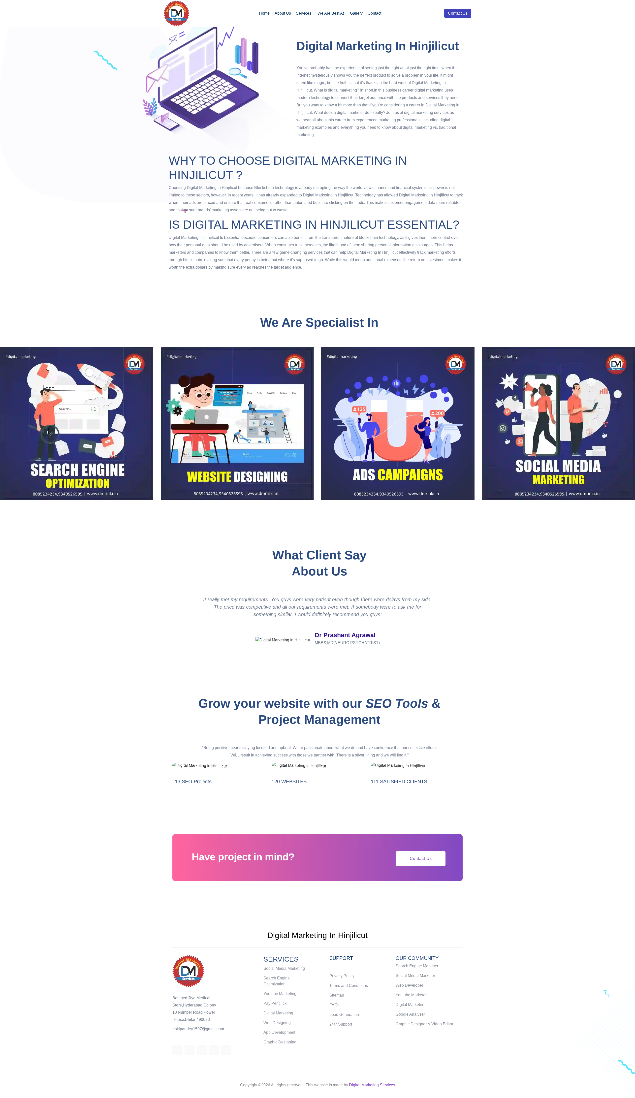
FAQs (334, 1005)
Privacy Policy (341, 976)
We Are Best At (331, 13)
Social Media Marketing (284, 968)
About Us (283, 13)
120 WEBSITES (289, 781)
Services (303, 13)
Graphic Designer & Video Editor (424, 1024)
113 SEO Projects (192, 781)
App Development (279, 1032)
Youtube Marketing (279, 994)
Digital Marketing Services (372, 1085)
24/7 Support (340, 1024)
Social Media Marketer (415, 975)
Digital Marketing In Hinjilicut (317, 935)
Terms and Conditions (348, 985)
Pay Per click (274, 1003)
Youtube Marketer (411, 995)
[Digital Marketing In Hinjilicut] (188, 971)
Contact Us (458, 13)
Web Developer (409, 985)
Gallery (356, 13)
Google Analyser (410, 1014)
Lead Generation (344, 1014)
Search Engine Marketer (417, 966)
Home (264, 13)
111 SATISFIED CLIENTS (399, 781)
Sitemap (336, 995)
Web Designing (277, 1023)
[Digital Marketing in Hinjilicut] (176, 13)
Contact (374, 13)
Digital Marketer (409, 1005)
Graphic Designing (279, 1042)
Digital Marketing (278, 1013)
